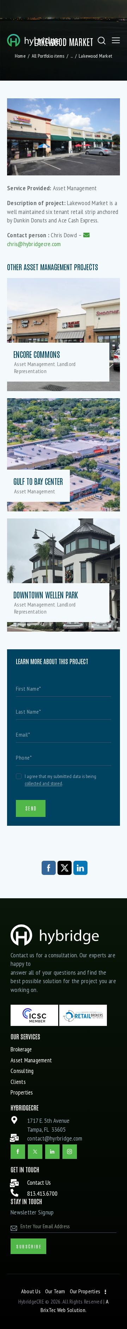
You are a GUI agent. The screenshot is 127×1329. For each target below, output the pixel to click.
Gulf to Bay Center (38, 481)
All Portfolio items (48, 56)
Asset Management (34, 363)
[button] (116, 40)
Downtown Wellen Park (45, 594)
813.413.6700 (42, 1193)
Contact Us (39, 1182)
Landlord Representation (45, 367)
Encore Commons (36, 354)
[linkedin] (52, 1151)
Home (20, 56)
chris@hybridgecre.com (34, 244)
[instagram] (69, 1151)
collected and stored (43, 783)
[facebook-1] (18, 1151)
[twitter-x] (35, 1151)
